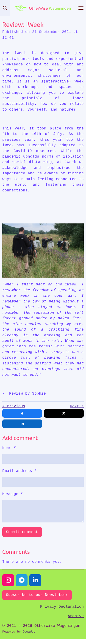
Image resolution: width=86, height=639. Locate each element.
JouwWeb (28, 631)
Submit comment (22, 532)
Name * (9, 448)
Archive (76, 616)
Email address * (19, 471)
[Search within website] (5, 8)
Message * (12, 494)
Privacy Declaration (62, 606)
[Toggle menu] (81, 8)
